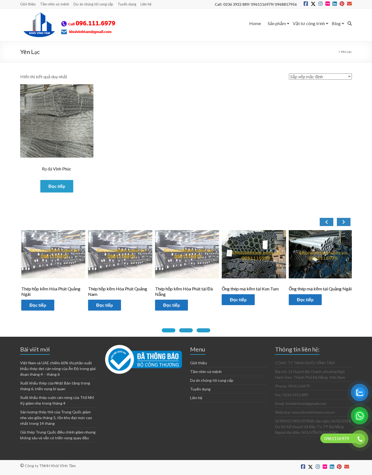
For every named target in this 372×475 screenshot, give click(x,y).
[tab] (168, 330)
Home (255, 23)
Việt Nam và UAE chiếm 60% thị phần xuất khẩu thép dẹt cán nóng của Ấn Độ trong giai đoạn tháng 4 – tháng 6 (58, 368)
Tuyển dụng (127, 4)
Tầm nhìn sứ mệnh (54, 4)
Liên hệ (146, 4)
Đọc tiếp (56, 186)
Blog (336, 23)
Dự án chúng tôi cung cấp (93, 4)
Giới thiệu (28, 4)
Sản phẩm (277, 23)
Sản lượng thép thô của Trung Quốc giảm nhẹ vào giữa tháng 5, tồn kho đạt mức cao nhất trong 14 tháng (56, 418)
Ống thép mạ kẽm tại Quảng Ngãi (319, 288)
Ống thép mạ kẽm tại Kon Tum (249, 288)
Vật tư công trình (309, 23)
